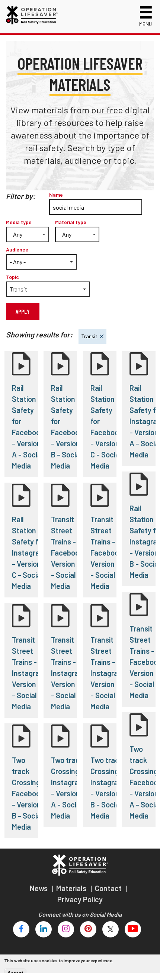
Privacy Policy (80, 899)
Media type (19, 222)
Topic (12, 277)
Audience (17, 249)
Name (56, 194)
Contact (109, 888)
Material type (70, 222)
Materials (72, 888)
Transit (88, 334)
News (39, 888)
